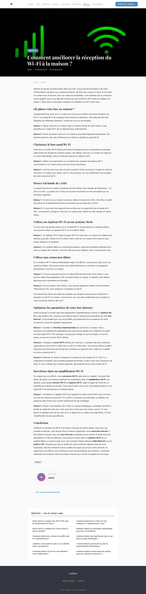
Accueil (30, 4)
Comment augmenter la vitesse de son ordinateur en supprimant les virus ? (91, 522)
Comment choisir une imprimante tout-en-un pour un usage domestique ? (94, 537)
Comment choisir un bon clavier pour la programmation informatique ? (92, 544)
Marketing (77, 4)
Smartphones (97, 4)
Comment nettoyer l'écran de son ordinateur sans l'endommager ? (50, 552)
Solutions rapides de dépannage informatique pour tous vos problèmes (94, 529)
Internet (56, 4)
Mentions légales (68, 581)
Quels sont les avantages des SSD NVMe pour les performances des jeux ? (51, 522)
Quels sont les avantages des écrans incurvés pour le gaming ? (50, 529)
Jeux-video (65, 4)
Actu (38, 4)
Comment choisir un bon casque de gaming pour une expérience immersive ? (93, 552)
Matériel (86, 4)
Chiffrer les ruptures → (127, 4)
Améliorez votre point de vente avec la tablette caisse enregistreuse (51, 544)
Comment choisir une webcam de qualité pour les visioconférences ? (51, 537)
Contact (81, 581)
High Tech (46, 4)
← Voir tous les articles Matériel (47, 492)
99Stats (73, 573)
